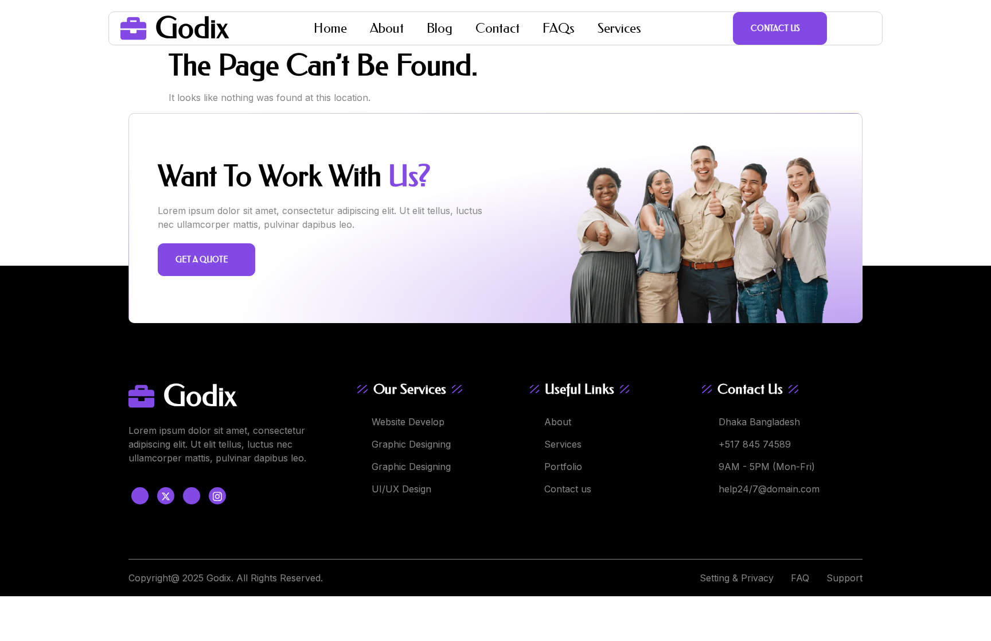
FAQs (559, 28)
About (387, 28)
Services (619, 28)
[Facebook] (140, 495)
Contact (497, 28)
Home (330, 28)
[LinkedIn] (191, 495)
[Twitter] (165, 495)
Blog (439, 28)
